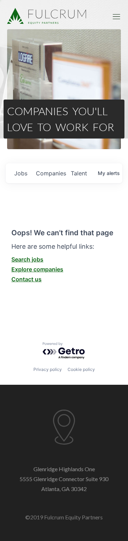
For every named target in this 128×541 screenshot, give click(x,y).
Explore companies (37, 269)
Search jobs (27, 259)
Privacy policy (47, 369)
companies (50, 173)
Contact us (26, 279)
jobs (20, 173)
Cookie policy (81, 369)
